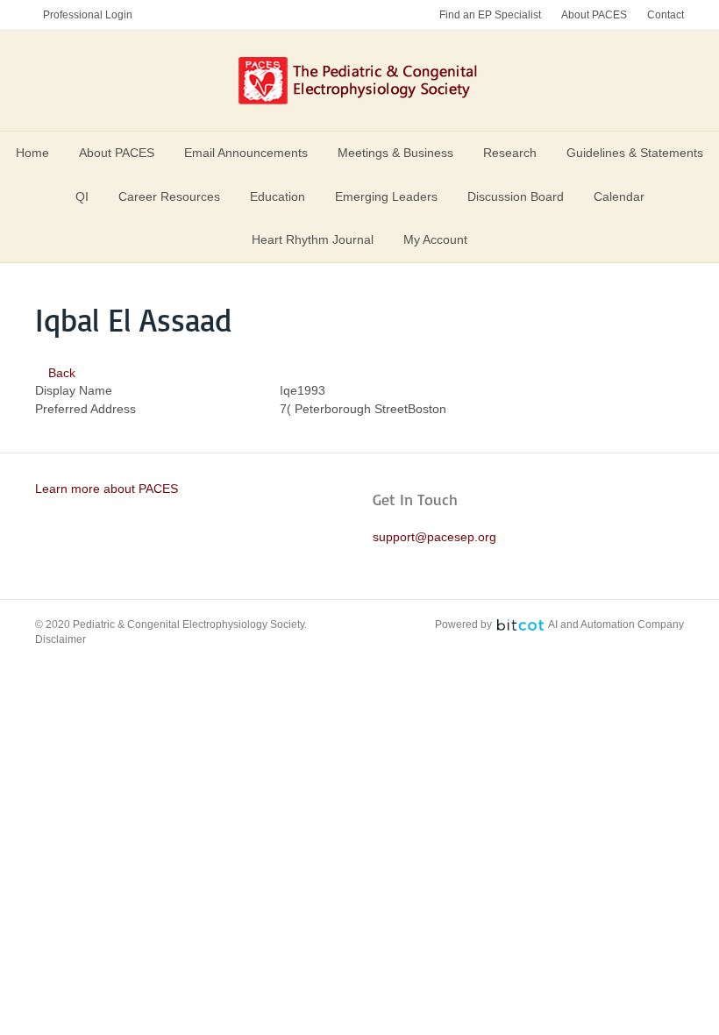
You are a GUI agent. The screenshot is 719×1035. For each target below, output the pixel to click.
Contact (665, 15)
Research (510, 153)
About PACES (594, 15)
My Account (435, 239)
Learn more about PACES (106, 489)
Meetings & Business (395, 153)
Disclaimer (60, 639)
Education (277, 196)
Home (32, 153)
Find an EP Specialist (490, 15)
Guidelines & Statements (634, 153)
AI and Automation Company (616, 624)
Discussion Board (515, 196)
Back (60, 373)
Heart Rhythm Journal (313, 239)
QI (82, 196)
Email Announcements (246, 153)
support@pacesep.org (434, 537)
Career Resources (169, 196)
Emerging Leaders (386, 196)
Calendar (619, 196)
